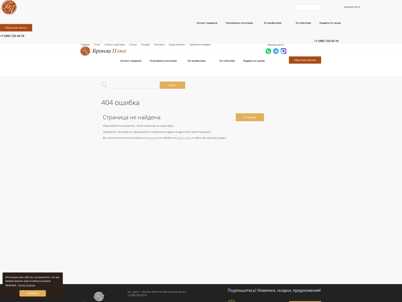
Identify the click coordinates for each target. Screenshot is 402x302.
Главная (85, 44)
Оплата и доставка (115, 44)
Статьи (133, 44)
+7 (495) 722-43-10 (137, 294)
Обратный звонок (16, 27)
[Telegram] (275, 53)
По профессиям (273, 22)
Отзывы (145, 44)
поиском (151, 138)
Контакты (159, 44)
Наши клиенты (177, 44)
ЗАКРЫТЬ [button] (32, 293)
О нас (97, 44)
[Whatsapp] (268, 53)
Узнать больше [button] (26, 285)
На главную (250, 117)
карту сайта (184, 138)
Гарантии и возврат (200, 44)
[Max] (283, 53)
